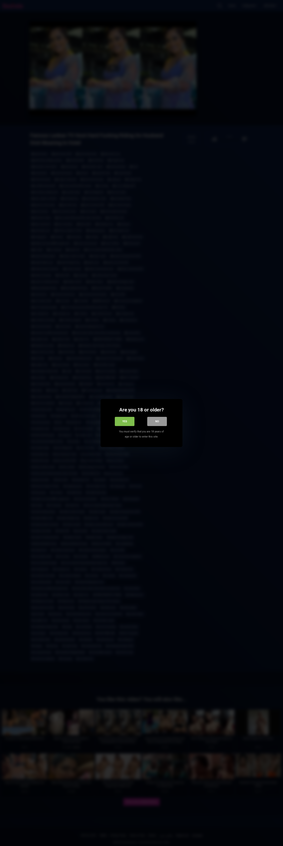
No (157, 421)
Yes (124, 421)
